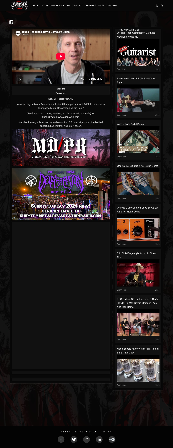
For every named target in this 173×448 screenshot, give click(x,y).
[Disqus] (60, 260)
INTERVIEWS (57, 5)
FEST (101, 5)
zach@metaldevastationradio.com (60, 117)
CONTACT (78, 5)
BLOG (45, 5)
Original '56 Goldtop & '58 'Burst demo (137, 165)
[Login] (156, 5)
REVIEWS (91, 5)
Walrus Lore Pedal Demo (130, 124)
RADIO (35, 5)
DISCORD (112, 5)
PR (68, 5)
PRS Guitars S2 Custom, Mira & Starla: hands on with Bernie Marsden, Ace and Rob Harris (138, 302)
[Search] (162, 5)
